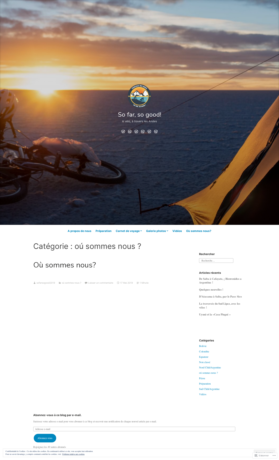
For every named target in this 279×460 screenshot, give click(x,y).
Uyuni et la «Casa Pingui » (215, 314)
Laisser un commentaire (100, 282)
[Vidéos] (149, 130)
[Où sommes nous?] (156, 130)
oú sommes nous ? (71, 282)
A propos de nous (79, 231)
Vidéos (177, 231)
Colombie (204, 351)
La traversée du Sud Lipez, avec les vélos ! (219, 305)
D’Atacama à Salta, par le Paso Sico (220, 296)
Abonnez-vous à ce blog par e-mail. (57, 415)
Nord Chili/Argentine (210, 367)
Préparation (104, 231)
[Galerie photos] (142, 130)
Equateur (203, 356)
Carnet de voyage (128, 231)
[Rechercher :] (216, 260)
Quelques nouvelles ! (211, 290)
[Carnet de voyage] (136, 130)
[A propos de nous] (123, 130)
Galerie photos (156, 231)
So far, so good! (139, 114)
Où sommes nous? (198, 231)
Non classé (204, 362)
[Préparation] (129, 130)
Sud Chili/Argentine (209, 389)
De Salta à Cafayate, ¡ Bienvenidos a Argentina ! (220, 281)
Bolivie (203, 346)
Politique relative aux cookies (73, 454)
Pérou (202, 378)
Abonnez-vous (44, 438)
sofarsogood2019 (45, 282)
